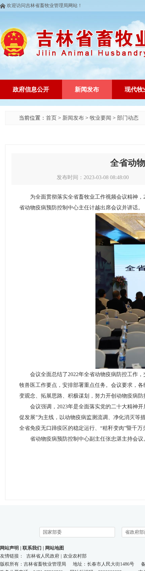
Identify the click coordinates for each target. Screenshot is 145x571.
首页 (51, 118)
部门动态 (128, 118)
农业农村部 (75, 556)
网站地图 (54, 547)
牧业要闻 (100, 118)
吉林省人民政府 (42, 556)
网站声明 (9, 547)
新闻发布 (73, 118)
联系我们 (32, 547)
